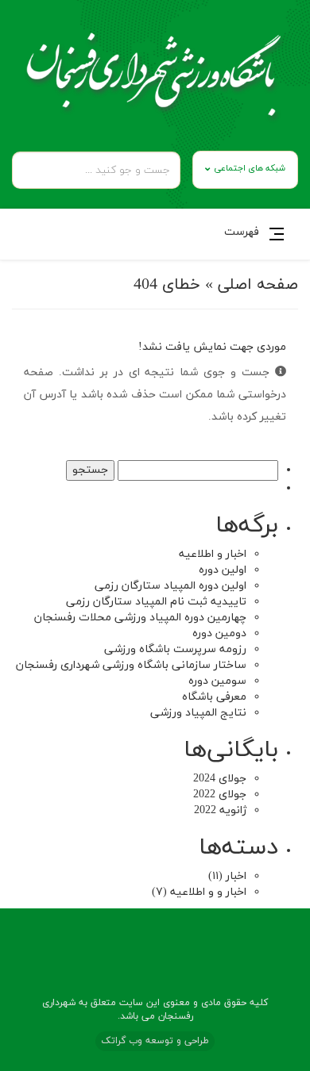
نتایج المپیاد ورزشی (198, 712)
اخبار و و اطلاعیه (208, 892)
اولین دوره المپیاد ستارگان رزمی (170, 585)
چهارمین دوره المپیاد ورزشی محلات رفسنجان (140, 617)
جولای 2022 (219, 794)
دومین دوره (219, 633)
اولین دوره (222, 570)
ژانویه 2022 (220, 810)
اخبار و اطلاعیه (212, 554)
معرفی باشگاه (214, 696)
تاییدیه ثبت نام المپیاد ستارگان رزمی (156, 601)
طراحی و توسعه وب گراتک (155, 1041)
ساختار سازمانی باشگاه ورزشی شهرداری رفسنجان (131, 665)
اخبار (236, 876)
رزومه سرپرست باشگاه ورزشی (175, 649)
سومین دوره (217, 681)
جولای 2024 (219, 778)
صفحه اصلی (258, 285)
